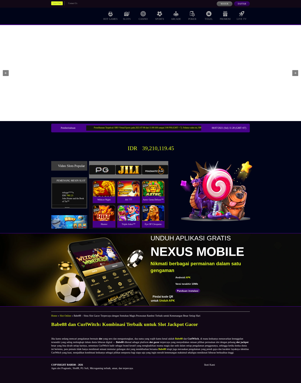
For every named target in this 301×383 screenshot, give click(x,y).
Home (54, 315)
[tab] (102, 169)
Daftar (242, 4)
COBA (104, 184)
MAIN (104, 192)
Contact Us (72, 3)
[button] (6, 73)
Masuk (225, 4)
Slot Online (65, 315)
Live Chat (57, 3)
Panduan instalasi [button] (187, 290)
